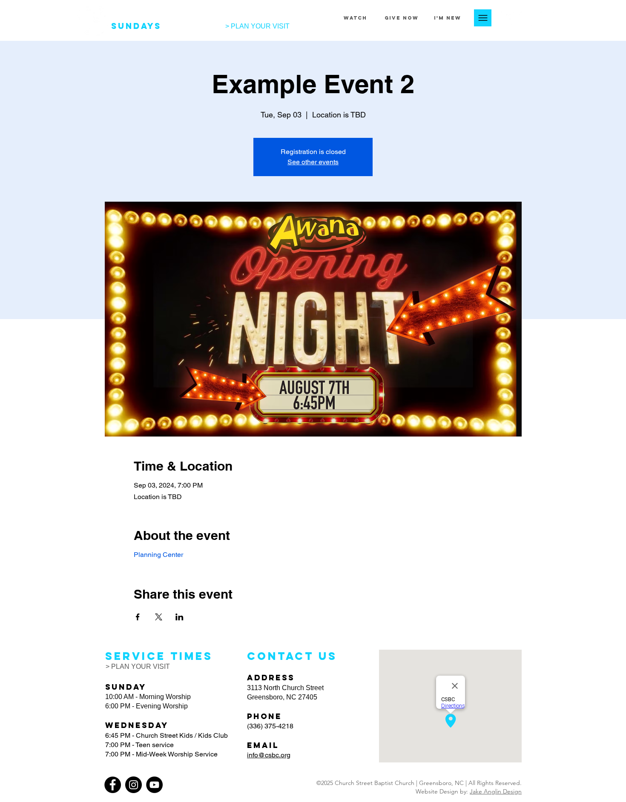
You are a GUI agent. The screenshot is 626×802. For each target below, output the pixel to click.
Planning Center (158, 555)
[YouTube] (154, 784)
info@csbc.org (268, 755)
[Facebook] (506, 18)
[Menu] (482, 17)
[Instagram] (526, 18)
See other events (313, 162)
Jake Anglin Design (496, 791)
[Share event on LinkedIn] (179, 617)
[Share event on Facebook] (138, 617)
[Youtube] (546, 18)
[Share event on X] (159, 617)
